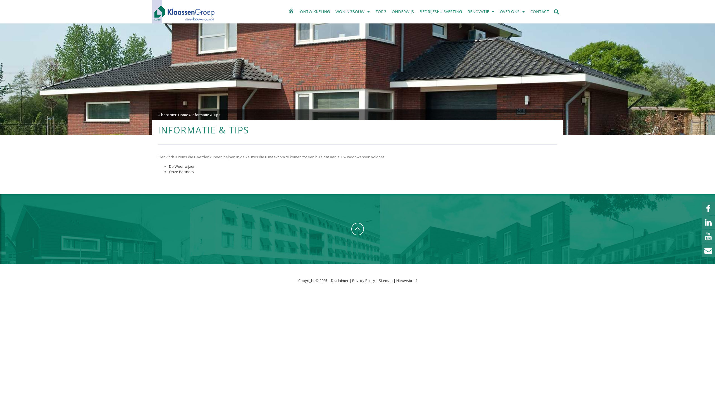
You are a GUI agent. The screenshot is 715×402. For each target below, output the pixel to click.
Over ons (509, 11)
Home (183, 114)
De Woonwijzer (182, 166)
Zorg (380, 11)
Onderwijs (403, 11)
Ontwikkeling (315, 11)
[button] (556, 11)
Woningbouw (349, 11)
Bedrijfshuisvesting (441, 11)
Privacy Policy (364, 280)
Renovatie (478, 11)
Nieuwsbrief (406, 280)
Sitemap (386, 280)
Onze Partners (181, 171)
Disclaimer (340, 280)
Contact (539, 11)
